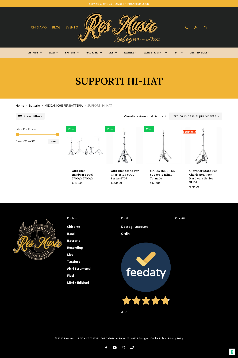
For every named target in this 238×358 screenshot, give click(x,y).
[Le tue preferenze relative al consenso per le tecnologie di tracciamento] (232, 352)
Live (70, 254)
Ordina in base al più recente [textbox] (194, 116)
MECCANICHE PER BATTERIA (64, 105)
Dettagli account (134, 227)
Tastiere (73, 261)
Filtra (53, 141)
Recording (75, 247)
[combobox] (195, 116)
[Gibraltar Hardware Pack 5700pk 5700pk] (85, 145)
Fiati (70, 275)
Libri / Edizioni (78, 282)
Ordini (125, 234)
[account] (196, 27)
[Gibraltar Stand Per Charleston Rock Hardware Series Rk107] (203, 145)
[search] (187, 27)
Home (20, 105)
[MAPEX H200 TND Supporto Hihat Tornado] (164, 145)
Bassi (71, 234)
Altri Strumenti (79, 268)
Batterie (34, 105)
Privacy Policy (175, 338)
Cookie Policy (158, 338)
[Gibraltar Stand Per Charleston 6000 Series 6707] (124, 145)
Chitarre (73, 227)
